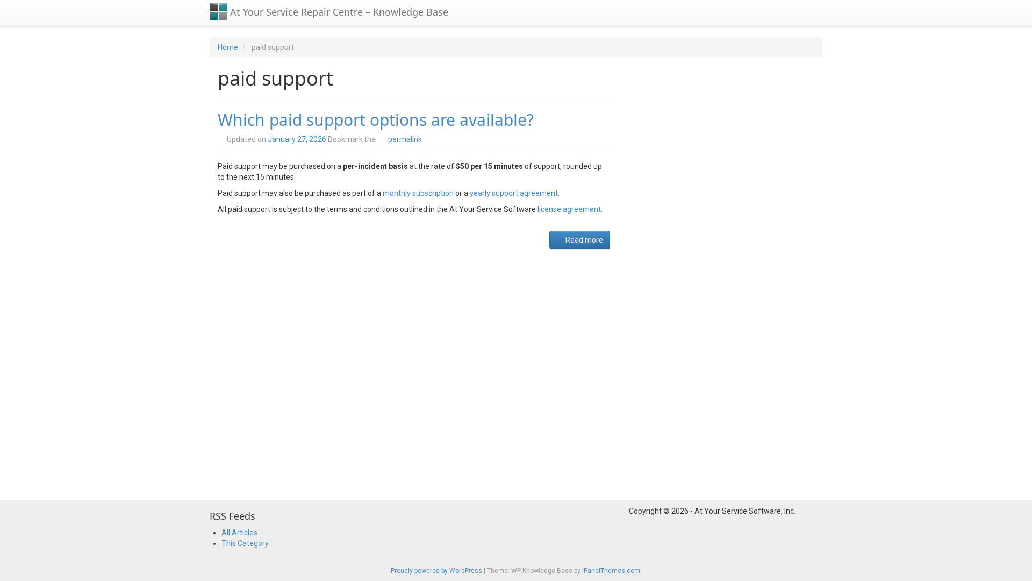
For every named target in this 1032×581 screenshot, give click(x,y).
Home (228, 47)
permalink (405, 139)
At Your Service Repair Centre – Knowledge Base (337, 11)
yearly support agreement (514, 193)
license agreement (569, 209)
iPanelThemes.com (611, 571)
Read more (583, 240)
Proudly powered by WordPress (436, 571)
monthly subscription (418, 193)
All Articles (239, 532)
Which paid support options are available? (376, 120)
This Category (245, 543)
